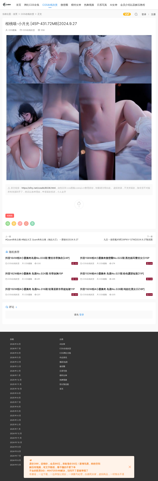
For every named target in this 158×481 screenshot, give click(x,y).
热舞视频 (89, 4)
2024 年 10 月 (16, 442)
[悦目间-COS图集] (7, 4)
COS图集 (12, 30)
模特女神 (76, 4)
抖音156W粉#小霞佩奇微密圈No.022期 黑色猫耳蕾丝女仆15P (114, 257)
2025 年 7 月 (15, 402)
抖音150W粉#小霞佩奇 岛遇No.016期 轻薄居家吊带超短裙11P (40, 289)
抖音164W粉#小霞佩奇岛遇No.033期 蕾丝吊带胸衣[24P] (37, 257)
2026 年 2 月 (15, 371)
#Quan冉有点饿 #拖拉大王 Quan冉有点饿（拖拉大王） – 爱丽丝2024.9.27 (41, 239)
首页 (18, 4)
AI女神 (113, 4)
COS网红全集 (65, 353)
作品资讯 (63, 357)
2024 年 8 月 (15, 451)
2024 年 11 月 (16, 438)
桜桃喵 (9, 215)
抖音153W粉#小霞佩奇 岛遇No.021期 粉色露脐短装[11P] (112, 273)
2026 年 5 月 (15, 357)
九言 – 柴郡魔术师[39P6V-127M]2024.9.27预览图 (128, 239)
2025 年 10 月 (16, 389)
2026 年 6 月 (15, 353)
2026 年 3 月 (15, 366)
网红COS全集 (31, 4)
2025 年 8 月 (15, 398)
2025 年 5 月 (15, 411)
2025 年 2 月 (15, 424)
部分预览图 (64, 384)
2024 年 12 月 (16, 433)
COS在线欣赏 (50, 4)
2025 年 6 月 (15, 406)
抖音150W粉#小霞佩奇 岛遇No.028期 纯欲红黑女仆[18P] (112, 289)
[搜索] (136, 14)
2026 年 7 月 (15, 348)
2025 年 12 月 (16, 380)
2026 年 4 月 (15, 362)
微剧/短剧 (64, 362)
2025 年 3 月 (15, 420)
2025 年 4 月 (15, 415)
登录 (81, 314)
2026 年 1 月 (15, 375)
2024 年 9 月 (15, 447)
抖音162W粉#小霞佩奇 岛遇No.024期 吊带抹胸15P (34, 273)
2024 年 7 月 (15, 456)
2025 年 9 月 (15, 393)
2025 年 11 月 (15, 384)
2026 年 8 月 (15, 344)
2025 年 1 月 (15, 429)
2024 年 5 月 (15, 465)
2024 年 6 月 (15, 460)
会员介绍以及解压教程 (132, 4)
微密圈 (64, 4)
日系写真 (102, 4)
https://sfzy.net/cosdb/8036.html (39, 188)
